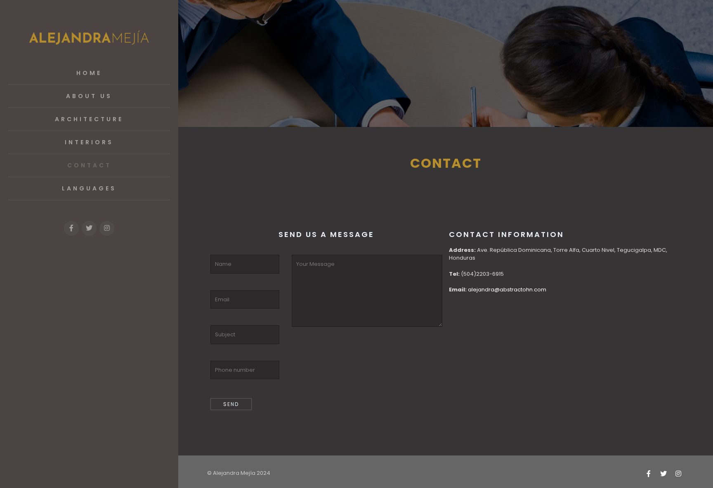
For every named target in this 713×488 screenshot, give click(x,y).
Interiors (89, 142)
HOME (89, 73)
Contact (89, 165)
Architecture (89, 119)
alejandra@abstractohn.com (507, 289)
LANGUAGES (89, 188)
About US (89, 96)
